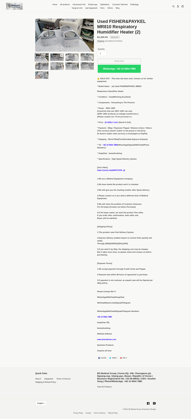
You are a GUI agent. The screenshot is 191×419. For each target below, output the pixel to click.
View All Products (104, 387)
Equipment (48, 379)
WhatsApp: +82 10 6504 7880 (119, 68)
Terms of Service (63, 379)
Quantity (101, 49)
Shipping (100, 41)
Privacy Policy (78, 413)
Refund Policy (113, 413)
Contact (88, 413)
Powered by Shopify (149, 409)
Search (38, 379)
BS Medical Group (135, 409)
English (40, 403)
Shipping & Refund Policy (45, 382)
